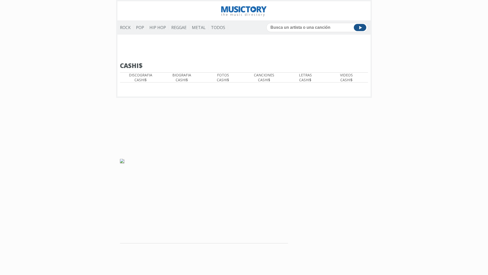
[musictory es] (244, 11)
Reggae (179, 27)
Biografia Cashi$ (181, 77)
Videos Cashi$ (346, 77)
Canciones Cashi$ (264, 77)
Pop (140, 27)
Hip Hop (157, 27)
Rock (125, 27)
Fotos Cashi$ (223, 77)
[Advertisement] (244, 48)
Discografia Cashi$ (140, 77)
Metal (199, 27)
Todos (218, 27)
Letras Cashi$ (305, 77)
